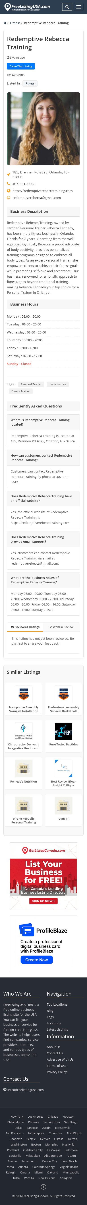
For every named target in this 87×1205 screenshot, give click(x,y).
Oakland (52, 1172)
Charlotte (16, 1139)
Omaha (25, 1172)
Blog (50, 1011)
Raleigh (11, 1172)
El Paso (59, 1139)
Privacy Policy (57, 1072)
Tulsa (16, 1178)
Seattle (31, 1139)
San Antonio (52, 1122)
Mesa (10, 1167)
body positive (58, 384)
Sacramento (29, 1161)
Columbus (55, 1133)
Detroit (72, 1139)
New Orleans (46, 1178)
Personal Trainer (31, 384)
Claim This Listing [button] (21, 66)
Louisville (15, 1156)
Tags (50, 1017)
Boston (36, 1144)
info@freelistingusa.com (25, 1090)
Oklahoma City (33, 1150)
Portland (13, 1150)
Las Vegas (53, 1150)
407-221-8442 (23, 183)
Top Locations (57, 1004)
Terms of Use (56, 1066)
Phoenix (33, 1122)
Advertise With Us (60, 1059)
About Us (53, 1047)
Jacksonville (62, 1128)
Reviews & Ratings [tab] (26, 627)
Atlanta (23, 1167)
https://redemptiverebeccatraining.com (42, 190)
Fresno (12, 1161)
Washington (19, 1144)
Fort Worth (74, 1133)
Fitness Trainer (20, 391)
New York (16, 1116)
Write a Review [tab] (62, 627)
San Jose (32, 1128)
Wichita (29, 1178)
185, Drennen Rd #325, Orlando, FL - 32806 (40, 174)
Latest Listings (57, 1029)
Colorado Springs (43, 1167)
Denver (45, 1139)
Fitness (15, 23)
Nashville (68, 1144)
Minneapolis (71, 1172)
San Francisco (15, 1133)
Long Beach (69, 1161)
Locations (54, 1023)
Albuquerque (53, 1156)
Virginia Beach (69, 1167)
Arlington (66, 1178)
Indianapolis (36, 1133)
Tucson (71, 1156)
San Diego (70, 1122)
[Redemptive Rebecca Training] (43, 128)
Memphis (51, 1144)
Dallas (18, 1128)
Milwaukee (33, 1156)
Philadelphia (15, 1122)
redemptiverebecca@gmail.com (36, 197)
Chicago (53, 1116)
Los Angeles (35, 1116)
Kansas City (49, 1161)
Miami (38, 1172)
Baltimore (71, 1150)
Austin (46, 1128)
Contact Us (55, 1053)
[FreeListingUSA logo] (26, 7)
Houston (69, 1116)
